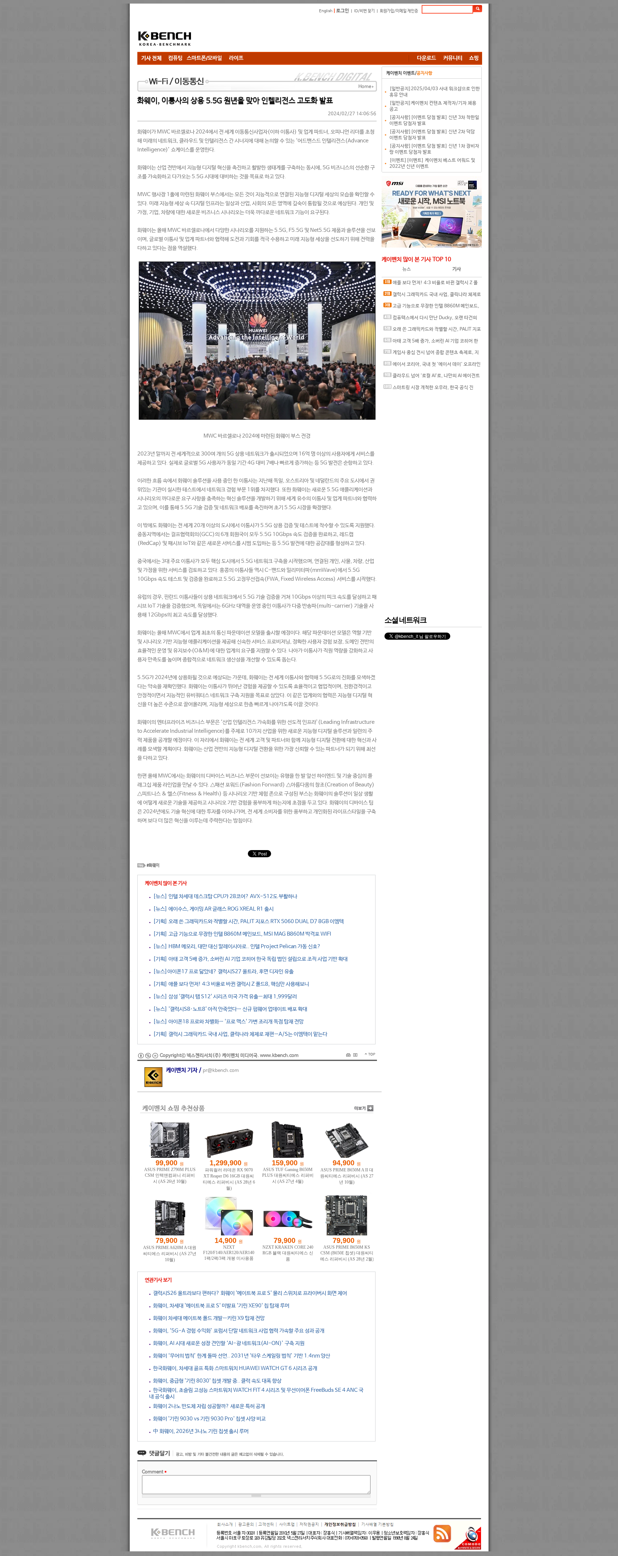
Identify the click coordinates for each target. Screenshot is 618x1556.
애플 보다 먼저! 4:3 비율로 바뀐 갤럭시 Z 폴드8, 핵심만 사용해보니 (430, 284)
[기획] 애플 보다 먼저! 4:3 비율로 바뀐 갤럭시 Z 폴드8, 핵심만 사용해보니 (230, 984)
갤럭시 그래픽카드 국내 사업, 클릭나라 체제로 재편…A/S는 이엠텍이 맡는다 (432, 296)
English (326, 11)
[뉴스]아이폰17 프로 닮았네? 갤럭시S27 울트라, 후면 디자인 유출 (222, 972)
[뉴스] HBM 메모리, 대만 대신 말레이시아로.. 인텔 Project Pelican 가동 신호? (236, 946)
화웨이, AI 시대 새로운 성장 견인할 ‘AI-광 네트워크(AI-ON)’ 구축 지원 (227, 1343)
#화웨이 (153, 865)
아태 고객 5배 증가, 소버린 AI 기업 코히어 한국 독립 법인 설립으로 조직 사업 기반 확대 (430, 342)
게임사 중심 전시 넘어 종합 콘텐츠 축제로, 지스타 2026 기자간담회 (431, 354)
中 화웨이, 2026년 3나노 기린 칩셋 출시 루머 (200, 1431)
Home (364, 86)
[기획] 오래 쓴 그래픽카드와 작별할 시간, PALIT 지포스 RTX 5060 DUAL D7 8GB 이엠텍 (247, 921)
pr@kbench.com (221, 1070)
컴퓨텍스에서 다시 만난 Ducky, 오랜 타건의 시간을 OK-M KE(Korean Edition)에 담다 (430, 319)
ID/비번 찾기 (364, 11)
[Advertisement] (352, 34)
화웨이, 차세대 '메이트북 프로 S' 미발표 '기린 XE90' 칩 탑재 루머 (220, 1306)
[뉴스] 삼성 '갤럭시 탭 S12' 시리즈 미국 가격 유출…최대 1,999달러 (224, 997)
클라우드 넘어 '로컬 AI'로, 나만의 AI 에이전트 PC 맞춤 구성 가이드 (431, 377)
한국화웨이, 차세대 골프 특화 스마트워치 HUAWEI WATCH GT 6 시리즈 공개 (234, 1368)
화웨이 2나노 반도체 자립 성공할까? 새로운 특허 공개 (208, 1406)
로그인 (342, 11)
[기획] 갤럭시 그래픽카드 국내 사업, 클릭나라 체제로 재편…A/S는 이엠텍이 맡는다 (239, 1034)
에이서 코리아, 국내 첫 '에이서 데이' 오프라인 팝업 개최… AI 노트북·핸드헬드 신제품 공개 (432, 366)
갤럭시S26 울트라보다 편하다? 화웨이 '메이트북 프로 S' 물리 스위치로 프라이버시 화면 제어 (249, 1293)
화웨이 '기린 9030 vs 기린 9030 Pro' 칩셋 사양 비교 (208, 1419)
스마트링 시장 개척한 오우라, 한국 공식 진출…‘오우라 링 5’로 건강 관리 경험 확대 (428, 389)
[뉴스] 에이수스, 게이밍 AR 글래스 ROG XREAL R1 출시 (212, 909)
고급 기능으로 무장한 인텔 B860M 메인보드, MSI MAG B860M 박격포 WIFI (431, 307)
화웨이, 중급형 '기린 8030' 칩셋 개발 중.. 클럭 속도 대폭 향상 (216, 1381)
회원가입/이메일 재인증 (399, 11)
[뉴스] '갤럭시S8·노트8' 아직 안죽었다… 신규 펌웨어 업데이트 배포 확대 (229, 1009)
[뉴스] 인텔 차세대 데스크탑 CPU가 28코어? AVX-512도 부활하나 (224, 896)
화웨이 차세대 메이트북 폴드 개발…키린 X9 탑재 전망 (208, 1318)
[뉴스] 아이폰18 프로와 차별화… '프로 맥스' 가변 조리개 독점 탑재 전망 (227, 1022)
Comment (154, 1472)
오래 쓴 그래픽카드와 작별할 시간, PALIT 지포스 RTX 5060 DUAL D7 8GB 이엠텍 (432, 331)
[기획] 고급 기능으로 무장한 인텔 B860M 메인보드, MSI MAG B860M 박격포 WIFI (241, 934)
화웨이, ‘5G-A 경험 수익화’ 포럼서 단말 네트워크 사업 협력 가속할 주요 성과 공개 (237, 1331)
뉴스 (406, 269)
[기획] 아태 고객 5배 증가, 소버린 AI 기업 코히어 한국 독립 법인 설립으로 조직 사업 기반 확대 (249, 959)
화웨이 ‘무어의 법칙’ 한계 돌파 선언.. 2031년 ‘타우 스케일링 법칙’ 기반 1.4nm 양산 (240, 1356)
